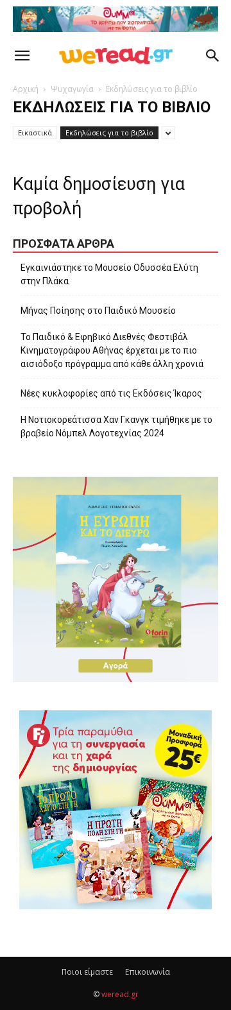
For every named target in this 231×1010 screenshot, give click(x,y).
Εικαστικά (35, 132)
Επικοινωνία (147, 971)
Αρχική (25, 88)
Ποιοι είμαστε (87, 971)
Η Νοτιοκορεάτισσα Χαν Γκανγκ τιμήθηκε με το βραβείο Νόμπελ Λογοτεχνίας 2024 (116, 426)
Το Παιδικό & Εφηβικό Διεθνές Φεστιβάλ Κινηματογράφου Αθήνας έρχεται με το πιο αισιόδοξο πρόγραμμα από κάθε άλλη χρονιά (112, 350)
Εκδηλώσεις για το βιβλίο (109, 132)
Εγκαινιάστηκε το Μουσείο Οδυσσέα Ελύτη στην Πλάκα (109, 274)
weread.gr (120, 994)
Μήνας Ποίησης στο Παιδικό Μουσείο (98, 310)
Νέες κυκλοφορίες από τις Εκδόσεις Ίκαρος (111, 393)
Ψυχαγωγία (72, 88)
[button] (21, 56)
